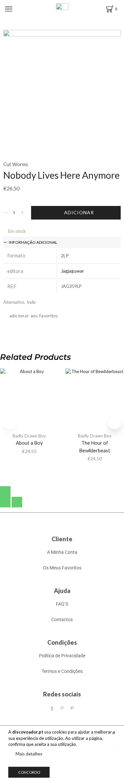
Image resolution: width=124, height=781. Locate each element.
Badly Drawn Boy (29, 435)
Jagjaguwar (72, 271)
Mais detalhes (29, 753)
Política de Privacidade (62, 655)
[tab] (62, 242)
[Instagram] (72, 707)
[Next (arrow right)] (17, 502)
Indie (31, 302)
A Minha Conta (62, 552)
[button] (114, 422)
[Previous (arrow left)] (5, 502)
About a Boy (29, 443)
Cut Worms (15, 164)
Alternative (13, 302)
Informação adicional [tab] (33, 242)
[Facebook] (52, 707)
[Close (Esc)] (5, 491)
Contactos (62, 619)
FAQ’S (62, 604)
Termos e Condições (62, 671)
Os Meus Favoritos (62, 567)
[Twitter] (62, 707)
